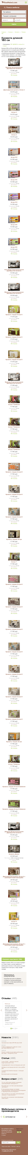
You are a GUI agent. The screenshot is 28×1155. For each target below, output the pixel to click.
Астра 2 (14, 112)
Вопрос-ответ (9, 1078)
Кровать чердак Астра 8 (14, 472)
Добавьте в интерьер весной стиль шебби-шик (13, 1068)
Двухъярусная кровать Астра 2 (14, 90)
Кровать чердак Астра (14, 539)
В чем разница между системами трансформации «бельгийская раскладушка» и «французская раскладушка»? (14, 1090)
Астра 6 (14, 899)
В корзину (15, 75)
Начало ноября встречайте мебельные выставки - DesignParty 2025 (12, 1052)
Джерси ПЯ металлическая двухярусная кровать (14, 832)
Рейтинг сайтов (15, 1146)
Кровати (17, 32)
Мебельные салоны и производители (14, 1110)
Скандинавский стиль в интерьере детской (13, 1065)
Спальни (10, 32)
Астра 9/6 (14, 179)
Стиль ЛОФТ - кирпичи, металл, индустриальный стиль (10, 1062)
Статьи (5, 1058)
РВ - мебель (14, 73)
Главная (4, 32)
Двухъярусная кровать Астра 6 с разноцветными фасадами (14, 877)
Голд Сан (14, 860)
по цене (13, 44)
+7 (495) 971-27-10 (7, 1151)
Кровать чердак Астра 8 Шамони (14, 786)
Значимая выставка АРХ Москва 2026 (12, 1042)
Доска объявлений (7, 1132)
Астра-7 (14, 562)
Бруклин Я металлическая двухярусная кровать (14, 382)
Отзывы (6, 998)
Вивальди (7, 1003)
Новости (6, 1037)
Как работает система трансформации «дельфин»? (12, 1086)
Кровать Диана (14, 854)
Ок (18, 1142)
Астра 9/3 (14, 157)
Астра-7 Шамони (14, 404)
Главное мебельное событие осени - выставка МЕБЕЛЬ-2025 (12, 1047)
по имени (19, 44)
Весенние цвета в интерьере (9, 1074)
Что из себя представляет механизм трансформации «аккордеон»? (11, 1083)
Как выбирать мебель (8, 1129)
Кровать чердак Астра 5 (14, 314)
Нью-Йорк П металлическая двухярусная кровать (14, 270)
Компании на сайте (7, 1130)
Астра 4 (14, 921)
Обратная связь (6, 1146)
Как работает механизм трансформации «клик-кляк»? (12, 1097)
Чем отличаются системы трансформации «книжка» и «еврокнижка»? (13, 1094)
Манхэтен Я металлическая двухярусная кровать (14, 293)
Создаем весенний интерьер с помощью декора (13, 1071)
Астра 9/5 (14, 224)
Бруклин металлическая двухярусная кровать (14, 68)
